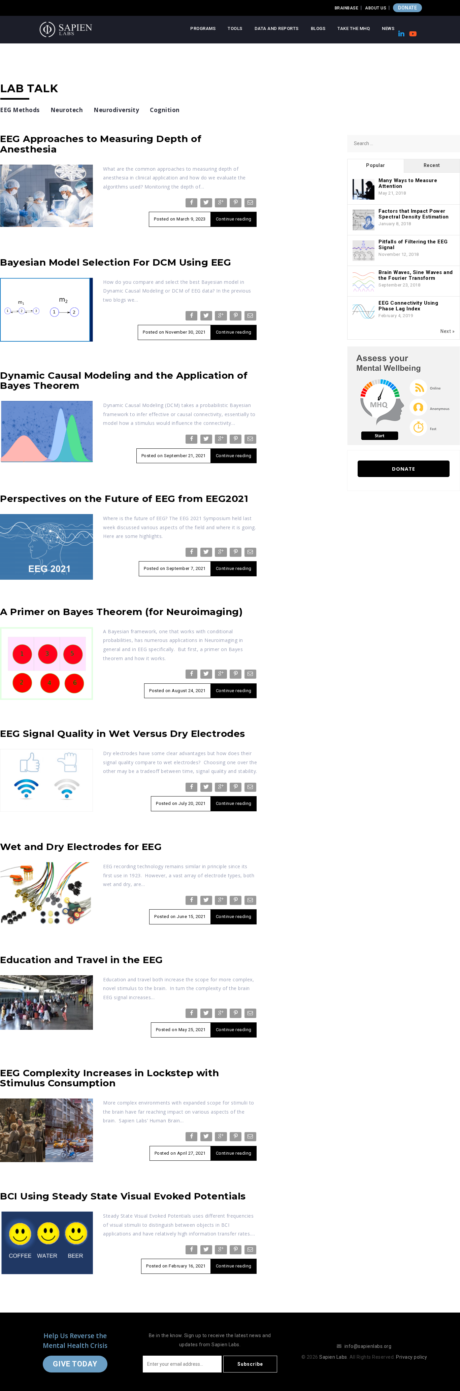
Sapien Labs (333, 1357)
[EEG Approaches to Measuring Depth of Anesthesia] (46, 195)
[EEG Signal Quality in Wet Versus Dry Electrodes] (46, 780)
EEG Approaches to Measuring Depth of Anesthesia (100, 144)
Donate (403, 468)
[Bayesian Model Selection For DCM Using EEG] (46, 309)
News (388, 28)
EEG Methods (20, 110)
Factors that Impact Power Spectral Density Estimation (414, 214)
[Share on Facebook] (192, 204)
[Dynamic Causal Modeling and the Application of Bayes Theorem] (46, 431)
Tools (235, 28)
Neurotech (67, 110)
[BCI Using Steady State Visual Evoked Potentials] (46, 1242)
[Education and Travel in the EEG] (46, 1002)
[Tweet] (206, 204)
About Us (375, 8)
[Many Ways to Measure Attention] (363, 189)
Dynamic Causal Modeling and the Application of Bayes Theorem (124, 381)
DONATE (407, 7)
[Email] (251, 204)
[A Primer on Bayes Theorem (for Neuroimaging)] (46, 663)
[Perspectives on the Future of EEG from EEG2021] (46, 546)
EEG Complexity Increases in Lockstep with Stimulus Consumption (109, 1078)
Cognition (165, 110)
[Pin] (236, 204)
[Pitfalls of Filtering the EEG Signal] (363, 250)
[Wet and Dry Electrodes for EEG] (46, 892)
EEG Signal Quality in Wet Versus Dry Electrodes (122, 733)
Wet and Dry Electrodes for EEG (81, 846)
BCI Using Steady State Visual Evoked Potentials (123, 1196)
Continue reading (234, 219)
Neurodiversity (116, 110)
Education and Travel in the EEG (81, 959)
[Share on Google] (221, 204)
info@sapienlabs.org (368, 1346)
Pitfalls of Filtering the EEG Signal (413, 244)
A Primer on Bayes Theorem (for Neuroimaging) (121, 611)
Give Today (75, 1364)
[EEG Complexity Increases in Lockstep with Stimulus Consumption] (46, 1129)
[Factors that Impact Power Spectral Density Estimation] (363, 220)
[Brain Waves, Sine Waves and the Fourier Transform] (363, 281)
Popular (375, 165)
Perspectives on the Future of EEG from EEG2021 (124, 498)
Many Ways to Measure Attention (408, 183)
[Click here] (403, 395)
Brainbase (347, 8)
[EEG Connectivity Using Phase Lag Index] (363, 312)
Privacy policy (411, 1357)
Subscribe (250, 1364)
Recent (432, 165)
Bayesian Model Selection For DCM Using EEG (115, 262)
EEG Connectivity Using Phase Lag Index (408, 306)
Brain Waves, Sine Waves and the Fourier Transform (416, 275)
